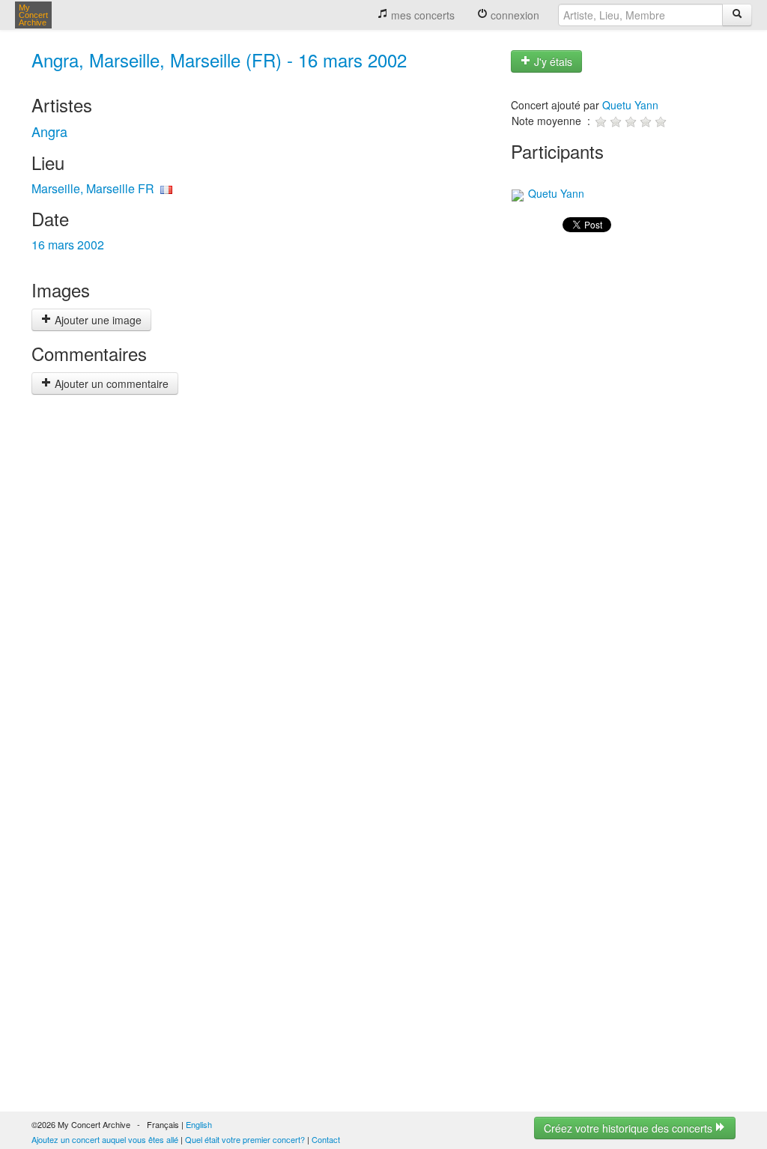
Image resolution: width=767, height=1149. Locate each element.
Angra (49, 131)
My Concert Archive (33, 15)
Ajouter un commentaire (110, 383)
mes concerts (421, 14)
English (199, 1124)
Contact (326, 1139)
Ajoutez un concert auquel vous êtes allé (104, 1139)
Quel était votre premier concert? (245, 1139)
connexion (513, 14)
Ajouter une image (97, 319)
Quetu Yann (630, 104)
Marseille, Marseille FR (92, 188)
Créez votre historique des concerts (629, 1128)
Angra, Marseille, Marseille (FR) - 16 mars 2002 (219, 59)
